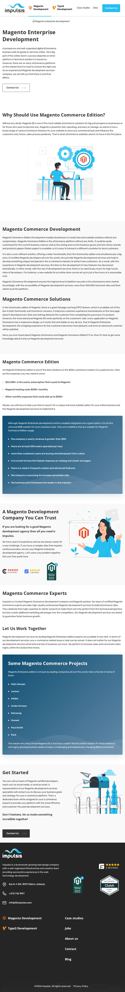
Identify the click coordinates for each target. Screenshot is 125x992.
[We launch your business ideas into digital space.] (109, 868)
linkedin (66, 968)
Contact (70, 949)
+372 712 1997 (17, 893)
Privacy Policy (80, 986)
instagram (74, 968)
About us (71, 939)
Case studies (74, 918)
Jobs (68, 928)
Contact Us (111, 8)
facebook (83, 968)
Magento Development (25, 918)
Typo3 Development (22, 928)
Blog (68, 959)
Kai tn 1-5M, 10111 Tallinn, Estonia (27, 884)
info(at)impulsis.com (20, 902)
